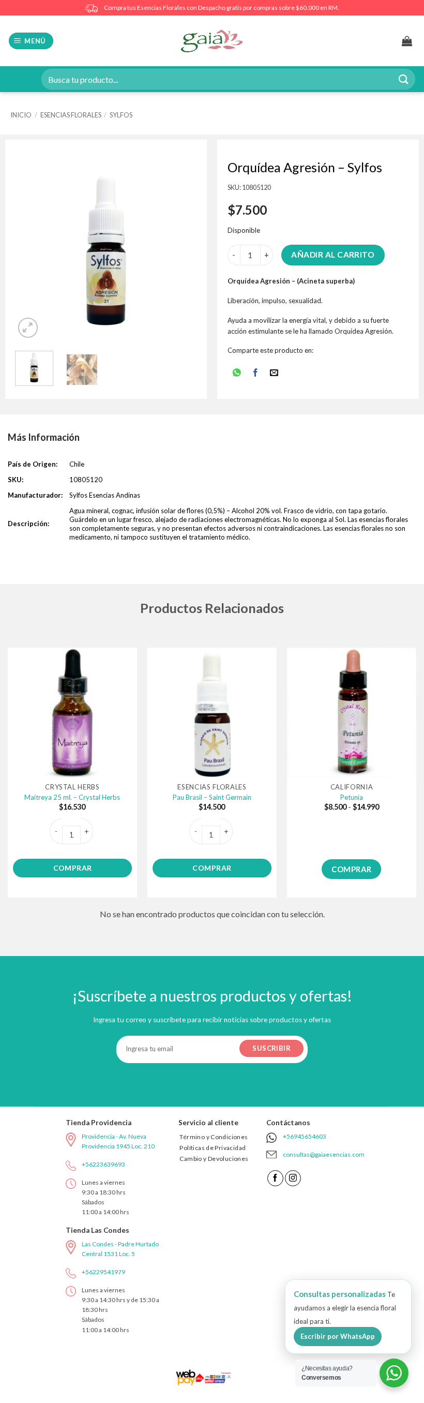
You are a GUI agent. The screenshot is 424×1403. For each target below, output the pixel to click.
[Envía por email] (274, 373)
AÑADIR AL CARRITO (332, 254)
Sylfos (121, 115)
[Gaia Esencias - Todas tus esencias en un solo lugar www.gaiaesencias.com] (212, 40)
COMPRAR (72, 867)
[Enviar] (403, 79)
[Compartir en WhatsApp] (236, 373)
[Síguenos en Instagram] (293, 1178)
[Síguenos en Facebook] (275, 1178)
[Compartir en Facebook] (255, 373)
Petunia (351, 797)
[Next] (180, 250)
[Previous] (32, 250)
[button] (31, 41)
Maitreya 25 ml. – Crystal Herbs (72, 797)
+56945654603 (304, 1136)
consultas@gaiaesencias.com (324, 1154)
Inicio (21, 115)
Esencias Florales (70, 115)
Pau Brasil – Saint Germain (212, 797)
